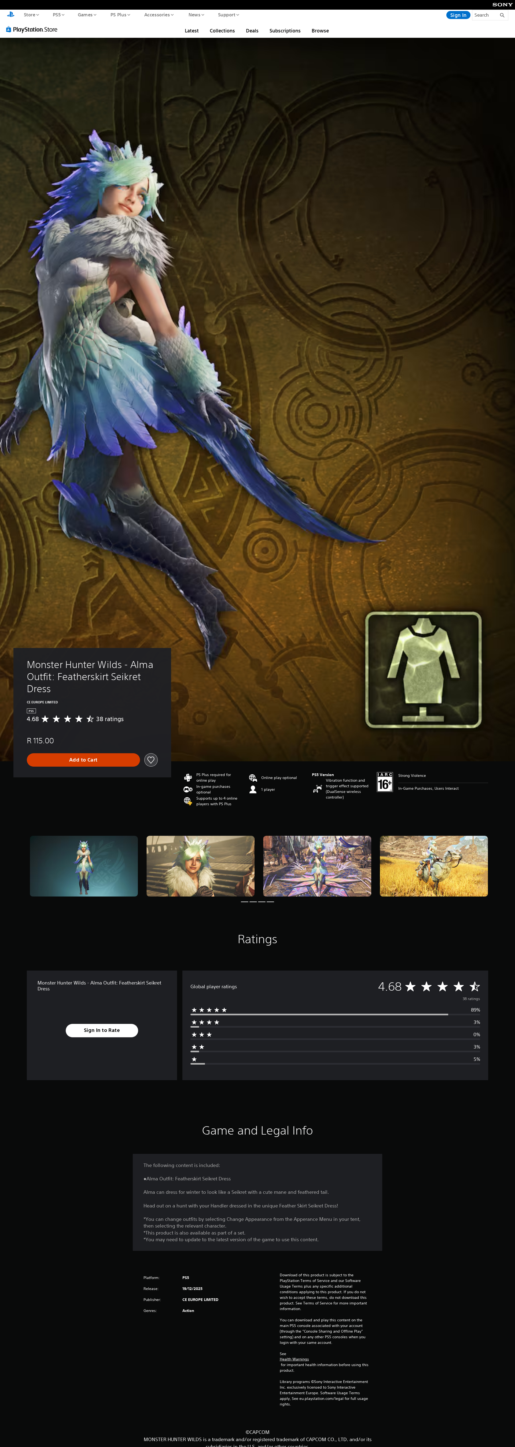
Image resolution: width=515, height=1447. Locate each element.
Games (85, 14)
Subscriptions (285, 30)
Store (29, 14)
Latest (192, 30)
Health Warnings (294, 1359)
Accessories (157, 14)
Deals (252, 30)
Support (226, 14)
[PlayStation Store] (33, 29)
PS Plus (118, 14)
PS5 (57, 14)
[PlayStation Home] (10, 15)
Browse (320, 30)
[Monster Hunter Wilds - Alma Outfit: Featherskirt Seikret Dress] (84, 866)
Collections (222, 30)
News (195, 14)
